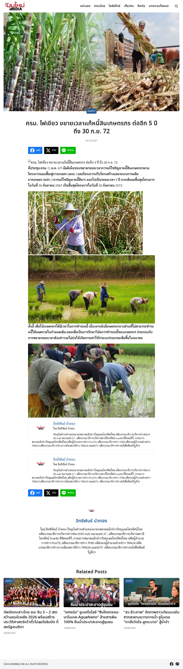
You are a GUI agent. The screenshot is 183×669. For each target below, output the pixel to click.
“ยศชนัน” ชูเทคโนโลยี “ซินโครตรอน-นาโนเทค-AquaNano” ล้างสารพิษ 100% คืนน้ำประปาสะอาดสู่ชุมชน (91, 617)
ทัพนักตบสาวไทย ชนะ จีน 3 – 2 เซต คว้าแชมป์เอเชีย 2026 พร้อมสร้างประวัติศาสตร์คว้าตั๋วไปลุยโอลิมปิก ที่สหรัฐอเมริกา (31, 619)
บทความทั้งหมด (159, 6)
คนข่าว (91, 111)
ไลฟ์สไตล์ (114, 6)
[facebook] (171, 664)
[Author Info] (91, 514)
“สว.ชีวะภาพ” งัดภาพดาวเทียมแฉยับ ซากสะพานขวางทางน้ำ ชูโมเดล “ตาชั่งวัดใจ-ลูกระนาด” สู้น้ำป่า (151, 617)
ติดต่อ (141, 6)
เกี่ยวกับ (129, 6)
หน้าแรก (85, 6)
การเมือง (99, 6)
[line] (177, 664)
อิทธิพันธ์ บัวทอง (91, 521)
